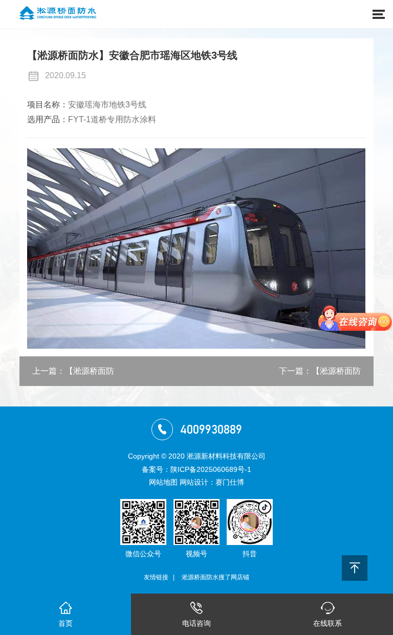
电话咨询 (196, 614)
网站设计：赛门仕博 (212, 482)
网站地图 (163, 482)
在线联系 (327, 614)
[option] (196, 248)
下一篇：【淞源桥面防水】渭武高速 (320, 376)
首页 (65, 614)
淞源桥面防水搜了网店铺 (215, 577)
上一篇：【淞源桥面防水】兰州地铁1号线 (73, 376)
